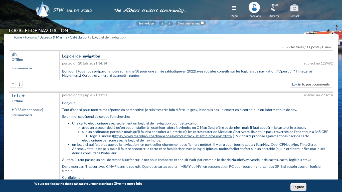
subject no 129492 (318, 63)
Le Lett (18, 95)
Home (17, 37)
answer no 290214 (318, 95)
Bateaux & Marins (53, 37)
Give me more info (128, 183)
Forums (31, 37)
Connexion (254, 16)
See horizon (146, 23)
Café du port (79, 37)
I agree (298, 187)
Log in (296, 84)
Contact (294, 16)
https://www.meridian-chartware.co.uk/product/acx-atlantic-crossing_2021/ (172, 136)
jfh (14, 54)
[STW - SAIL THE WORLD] (71, 3)
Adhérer (274, 16)
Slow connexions (189, 23)
